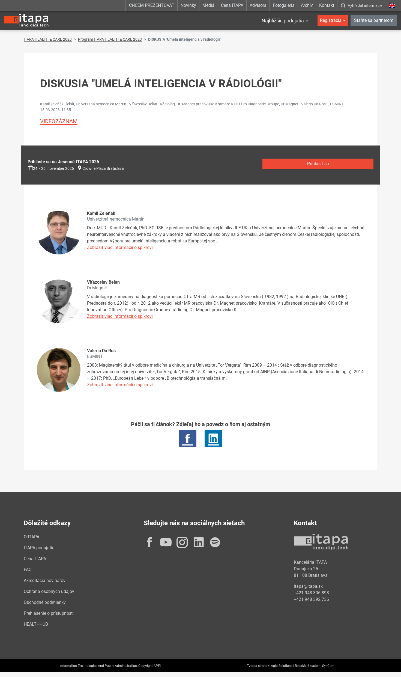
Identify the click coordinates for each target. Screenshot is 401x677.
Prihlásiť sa (318, 163)
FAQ (28, 569)
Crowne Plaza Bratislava (103, 168)
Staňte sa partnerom (373, 20)
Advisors (258, 5)
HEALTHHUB (36, 624)
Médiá (208, 5)
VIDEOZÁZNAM (58, 121)
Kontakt (326, 5)
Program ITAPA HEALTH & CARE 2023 (110, 39)
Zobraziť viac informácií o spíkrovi (120, 247)
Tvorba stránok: (258, 666)
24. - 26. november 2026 (53, 168)
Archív (307, 5)
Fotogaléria (284, 5)
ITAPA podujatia (39, 547)
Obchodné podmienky (45, 602)
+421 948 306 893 (311, 592)
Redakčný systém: (308, 666)
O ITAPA (31, 536)
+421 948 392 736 (311, 599)
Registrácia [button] (331, 20)
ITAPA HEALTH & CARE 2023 (48, 39)
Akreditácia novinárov (44, 580)
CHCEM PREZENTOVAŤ (151, 5)
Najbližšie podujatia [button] (283, 20)
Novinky (188, 5)
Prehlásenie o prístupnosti (49, 613)
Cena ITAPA (232, 5)
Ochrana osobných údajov (49, 591)
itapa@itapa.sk (308, 586)
